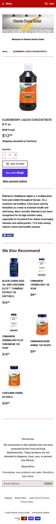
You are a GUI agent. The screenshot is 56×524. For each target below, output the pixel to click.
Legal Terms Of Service (39, 498)
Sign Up (48, 484)
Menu (9, 3)
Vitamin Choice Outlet (20, 513)
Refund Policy (20, 498)
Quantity (6, 149)
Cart (51, 3)
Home (4, 51)
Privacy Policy (27, 502)
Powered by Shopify (40, 513)
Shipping (7, 141)
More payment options (15, 181)
